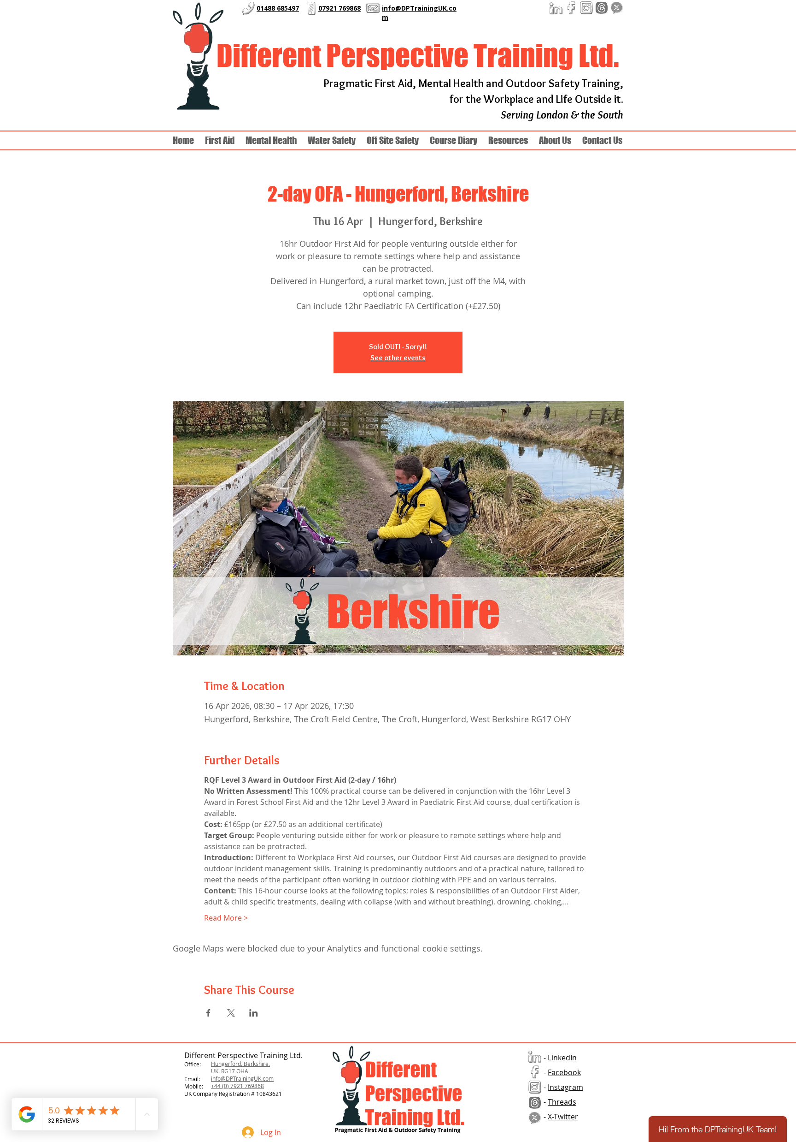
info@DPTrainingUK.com (242, 1078)
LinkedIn (562, 1058)
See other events (398, 357)
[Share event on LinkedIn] (253, 1013)
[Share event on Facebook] (208, 1013)
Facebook (564, 1072)
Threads (562, 1102)
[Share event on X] (231, 1013)
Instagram (565, 1087)
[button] (555, 140)
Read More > (226, 918)
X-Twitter (563, 1117)
